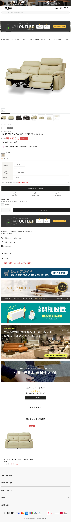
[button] (35, 12)
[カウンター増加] (9, 210)
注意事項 (6, 258)
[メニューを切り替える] (2, 8)
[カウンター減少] (3, 210)
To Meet (9, 125)
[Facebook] (5, 513)
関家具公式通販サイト (7, 39)
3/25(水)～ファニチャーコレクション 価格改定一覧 (28, 39)
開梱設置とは (28, 231)
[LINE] (12, 513)
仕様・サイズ (7, 253)
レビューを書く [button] (35, 398)
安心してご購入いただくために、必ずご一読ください (19, 263)
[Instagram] (8, 513)
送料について (13, 234)
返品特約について (10, 242)
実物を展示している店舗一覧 (35, 188)
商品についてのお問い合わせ (13, 238)
